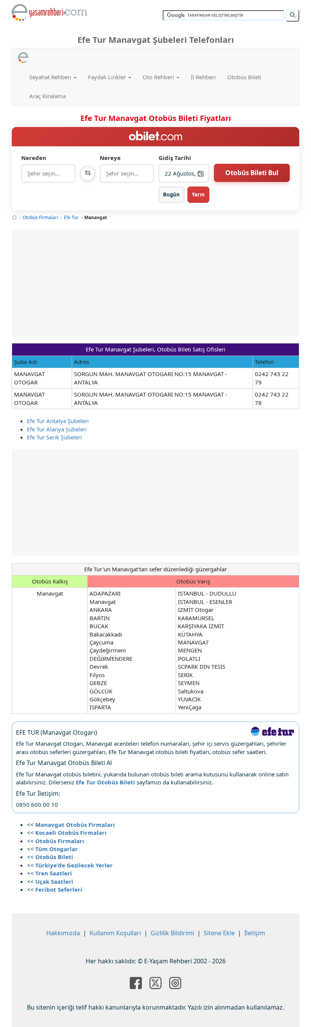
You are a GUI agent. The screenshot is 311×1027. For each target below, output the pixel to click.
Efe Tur (71, 217)
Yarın (198, 194)
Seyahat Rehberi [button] (51, 77)
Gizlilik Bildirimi (172, 933)
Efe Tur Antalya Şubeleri (58, 421)
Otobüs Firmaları (40, 217)
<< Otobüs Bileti (50, 857)
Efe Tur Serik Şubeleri (54, 437)
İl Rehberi (203, 77)
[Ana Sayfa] (14, 217)
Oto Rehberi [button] (159, 77)
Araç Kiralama (47, 96)
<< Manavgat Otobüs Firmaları (71, 824)
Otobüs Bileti (244, 77)
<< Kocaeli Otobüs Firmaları (67, 832)
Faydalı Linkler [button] (107, 77)
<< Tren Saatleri (49, 873)
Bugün (171, 194)
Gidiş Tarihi (175, 157)
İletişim (254, 933)
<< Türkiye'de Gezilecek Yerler (70, 865)
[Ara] (292, 15)
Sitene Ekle (219, 933)
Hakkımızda (63, 933)
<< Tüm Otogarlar (52, 849)
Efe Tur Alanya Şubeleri (57, 429)
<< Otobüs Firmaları (55, 841)
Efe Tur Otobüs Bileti (105, 782)
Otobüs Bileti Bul (251, 172)
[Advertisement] (161, 282)
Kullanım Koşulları (115, 933)
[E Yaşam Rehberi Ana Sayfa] (50, 12)
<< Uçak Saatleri (50, 881)
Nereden (33, 157)
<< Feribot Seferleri (54, 889)
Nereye (110, 157)
